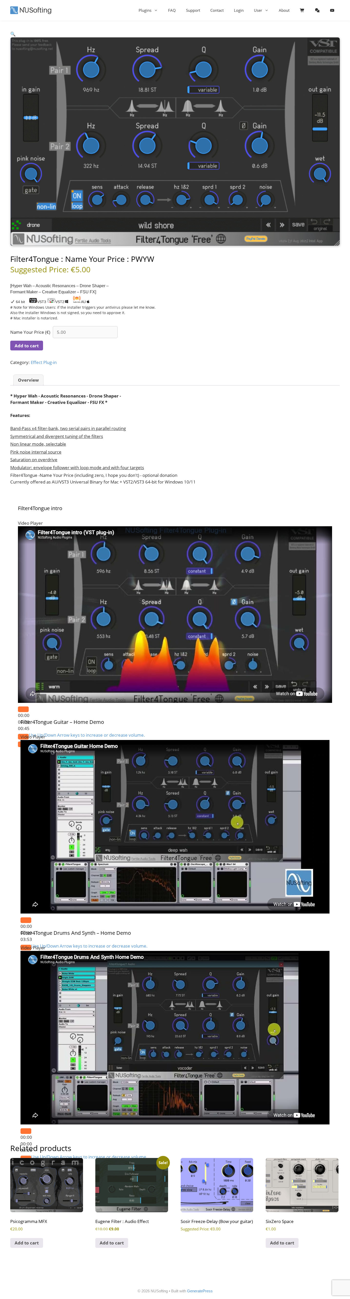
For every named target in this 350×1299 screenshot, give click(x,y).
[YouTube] (332, 10)
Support (193, 10)
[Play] (23, 709)
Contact (217, 10)
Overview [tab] (28, 380)
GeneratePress (200, 1291)
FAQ (172, 10)
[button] (13, 34)
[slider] (87, 735)
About (284, 10)
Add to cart (27, 346)
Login (239, 10)
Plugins (145, 10)
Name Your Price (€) (30, 332)
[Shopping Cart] (302, 10)
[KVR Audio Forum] (317, 10)
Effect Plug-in (44, 362)
